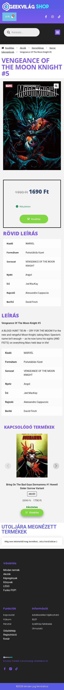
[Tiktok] (16, 668)
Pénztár (7, 624)
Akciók (23, 47)
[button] (57, 32)
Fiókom (7, 619)
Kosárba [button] (34, 512)
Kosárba (35, 218)
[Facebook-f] (4, 668)
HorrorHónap (38, 47)
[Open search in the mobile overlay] (21, 32)
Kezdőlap (9, 47)
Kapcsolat (9, 615)
